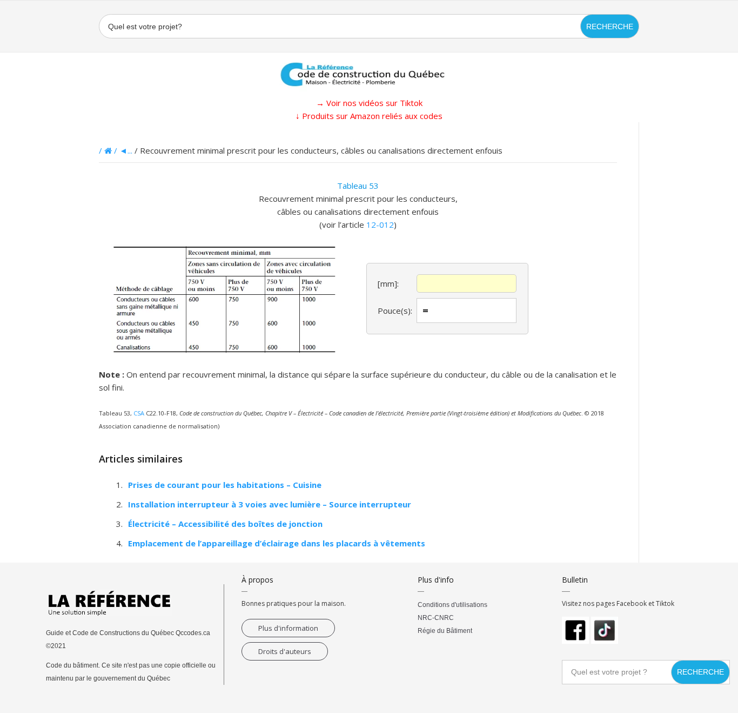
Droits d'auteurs (284, 651)
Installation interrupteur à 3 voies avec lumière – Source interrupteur (269, 504)
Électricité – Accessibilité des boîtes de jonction (225, 523)
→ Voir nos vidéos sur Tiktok (369, 102)
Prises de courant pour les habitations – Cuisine (224, 484)
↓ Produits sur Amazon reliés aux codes (369, 115)
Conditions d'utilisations (452, 605)
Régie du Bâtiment (445, 631)
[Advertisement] (54, 284)
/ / (109, 150)
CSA (138, 413)
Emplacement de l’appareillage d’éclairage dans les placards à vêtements (276, 543)
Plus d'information (288, 628)
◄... (125, 150)
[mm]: (388, 283)
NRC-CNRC (436, 618)
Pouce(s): (395, 310)
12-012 (380, 224)
